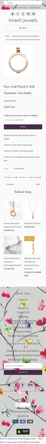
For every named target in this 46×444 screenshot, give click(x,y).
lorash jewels (23, 20)
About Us (23, 308)
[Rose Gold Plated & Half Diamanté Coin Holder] (19, 61)
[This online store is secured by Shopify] (23, 433)
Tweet (8, 177)
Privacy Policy (23, 331)
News (23, 303)
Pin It (24, 177)
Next (38, 184)
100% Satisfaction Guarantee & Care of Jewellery (23, 322)
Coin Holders (19, 169)
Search (23, 299)
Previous (10, 184)
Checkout (34, 7)
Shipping (23, 316)
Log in (9, 7)
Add (31, 177)
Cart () (22, 7)
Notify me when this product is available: (21, 116)
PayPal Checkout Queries (23, 335)
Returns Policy (23, 327)
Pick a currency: (23, 400)
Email (39, 177)
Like (16, 177)
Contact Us (23, 312)
